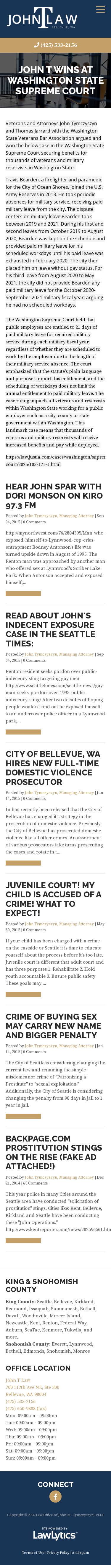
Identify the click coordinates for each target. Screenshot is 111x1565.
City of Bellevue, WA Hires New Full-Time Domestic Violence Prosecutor (53, 768)
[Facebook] (55, 1497)
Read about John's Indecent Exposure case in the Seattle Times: (50, 630)
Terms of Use (33, 1553)
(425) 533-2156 (59, 45)
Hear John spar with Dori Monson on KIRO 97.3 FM (54, 496)
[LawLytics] (55, 1534)
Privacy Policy (58, 1553)
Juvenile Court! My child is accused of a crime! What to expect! (53, 899)
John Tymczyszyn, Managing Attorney (59, 516)
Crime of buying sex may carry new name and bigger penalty (53, 1026)
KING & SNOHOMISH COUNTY (42, 1285)
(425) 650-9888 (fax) (26, 1409)
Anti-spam (80, 1553)
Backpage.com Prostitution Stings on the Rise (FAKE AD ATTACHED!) (54, 1153)
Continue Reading (22, 593)
